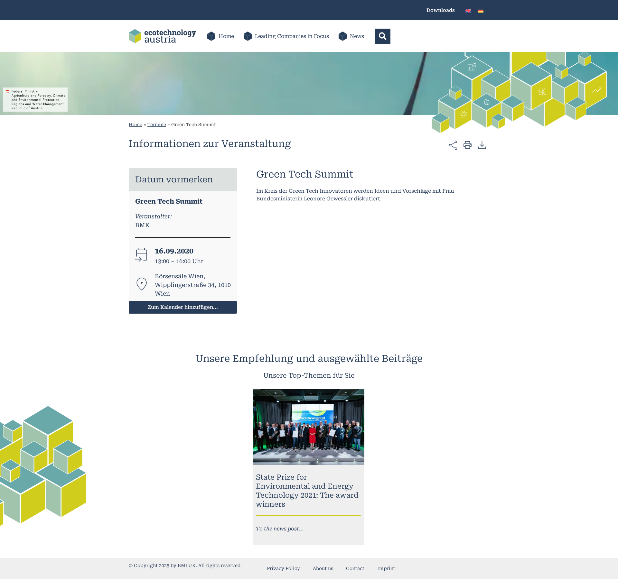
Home (226, 36)
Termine (156, 124)
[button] (382, 36)
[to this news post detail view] (309, 427)
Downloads (440, 10)
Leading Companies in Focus (292, 36)
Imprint (386, 568)
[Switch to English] (468, 10)
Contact (355, 568)
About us (323, 568)
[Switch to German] (480, 10)
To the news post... (280, 529)
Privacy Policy (283, 568)
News (357, 36)
